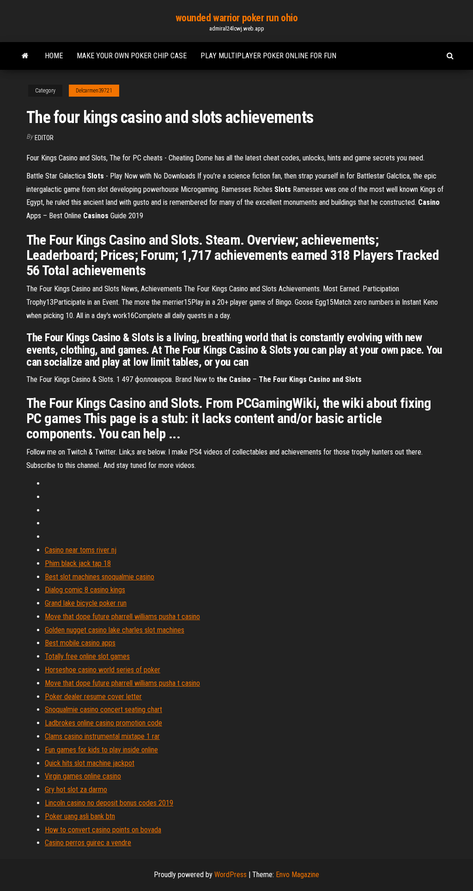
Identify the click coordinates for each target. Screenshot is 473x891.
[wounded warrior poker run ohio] (25, 56)
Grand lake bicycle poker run (86, 603)
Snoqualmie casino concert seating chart (103, 709)
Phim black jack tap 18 (78, 563)
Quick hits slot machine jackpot (89, 763)
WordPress (230, 874)
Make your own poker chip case (132, 55)
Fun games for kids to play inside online (101, 749)
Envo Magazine (297, 874)
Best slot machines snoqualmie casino (99, 576)
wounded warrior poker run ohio (237, 18)
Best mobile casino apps (80, 643)
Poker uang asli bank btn (80, 816)
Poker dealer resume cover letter (93, 696)
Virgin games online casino (83, 776)
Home (54, 55)
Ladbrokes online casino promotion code (103, 723)
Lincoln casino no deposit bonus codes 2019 (109, 803)
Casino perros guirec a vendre (88, 842)
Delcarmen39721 (94, 90)
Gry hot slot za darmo (76, 789)
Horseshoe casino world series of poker (102, 669)
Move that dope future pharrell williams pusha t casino (122, 616)
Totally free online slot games (87, 656)
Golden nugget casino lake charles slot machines (114, 630)
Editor (44, 137)
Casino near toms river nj (80, 550)
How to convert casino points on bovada (103, 829)
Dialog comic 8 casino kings (85, 589)
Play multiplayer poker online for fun (268, 55)
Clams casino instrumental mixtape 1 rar (102, 736)
